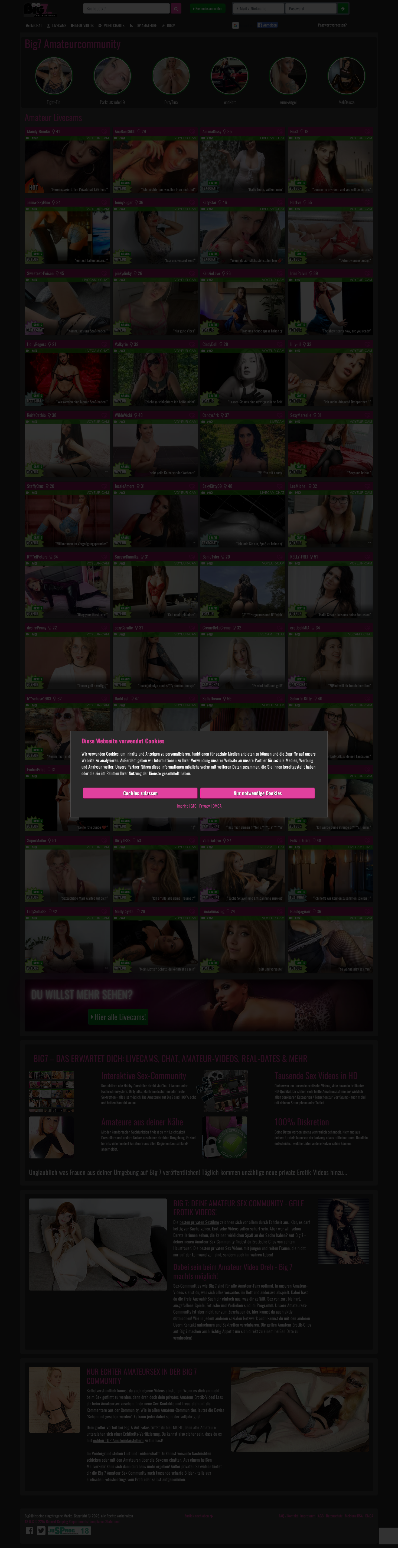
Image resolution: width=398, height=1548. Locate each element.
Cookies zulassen (140, 792)
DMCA (217, 806)
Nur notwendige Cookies (258, 792)
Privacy (204, 806)
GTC (194, 806)
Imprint (182, 806)
